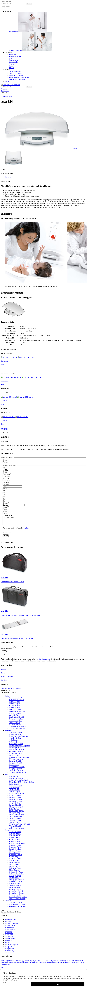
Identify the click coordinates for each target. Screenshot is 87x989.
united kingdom (12, 923)
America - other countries (17, 772)
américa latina (11, 944)
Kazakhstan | (16, 793)
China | (18, 780)
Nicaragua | (16, 759)
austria (9, 935)
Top (2, 967)
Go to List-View (6, 96)
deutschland (10, 919)
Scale (75, 149)
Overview (12, 54)
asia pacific (10, 946)
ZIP (4, 495)
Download (4, 361)
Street (4, 486)
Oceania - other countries (17, 906)
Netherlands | (16, 872)
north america (11, 925)
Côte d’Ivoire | (16, 700)
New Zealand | (17, 904)
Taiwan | (15, 818)
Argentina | (15, 732)
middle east (10, 938)
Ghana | (14, 705)
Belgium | (15, 834)
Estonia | (15, 849)
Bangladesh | (16, 778)
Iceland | (14, 860)
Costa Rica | (16, 744)
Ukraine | (15, 895)
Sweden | (15, 889)
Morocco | (15, 709)
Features (8, 177)
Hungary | (15, 858)
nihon (8, 931)
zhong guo (10, 929)
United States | (17, 767)
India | (14, 784)
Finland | (15, 851)
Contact (7, 81)
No (4, 491)
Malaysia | (15, 799)
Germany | (15, 855)
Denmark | (15, 845)
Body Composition (15, 50)
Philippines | (16, 807)
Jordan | (14, 791)
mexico (9, 933)
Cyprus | (14, 841)
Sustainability (13, 62)
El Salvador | (16, 749)
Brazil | (18, 736)
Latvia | (14, 866)
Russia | (14, 883)
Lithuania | (15, 868)
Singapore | (15, 813)
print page (4, 429)
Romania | (15, 881)
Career (11, 64)
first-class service (44, 659)
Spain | (14, 887)
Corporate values (15, 56)
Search (29, 4)
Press (3, 673)
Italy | (14, 864)
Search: (3, 4)
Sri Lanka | (15, 816)
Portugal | (16, 879)
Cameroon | (15, 698)
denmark (9, 952)
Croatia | (14, 839)
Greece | (14, 857)
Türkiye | (15, 822)
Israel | (14, 788)
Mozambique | (18, 711)
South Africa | (16, 717)
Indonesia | (15, 786)
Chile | (14, 740)
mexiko (79, 960)
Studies (4, 680)
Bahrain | (15, 776)
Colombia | (15, 742)
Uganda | (15, 725)
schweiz (9, 927)
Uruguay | (15, 769)
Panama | (15, 761)
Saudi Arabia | (16, 811)
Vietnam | (15, 826)
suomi (39, 962)
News (11, 66)
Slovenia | (15, 885)
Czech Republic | (17, 843)
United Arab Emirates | (19, 824)
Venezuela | (16, 770)
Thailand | (15, 820)
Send (2, 364)
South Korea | (16, 814)
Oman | (14, 803)
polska (9, 936)
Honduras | (15, 753)
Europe (7, 830)
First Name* (7, 474)
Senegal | (14, 715)
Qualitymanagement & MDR (19, 77)
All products (13, 31)
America (8, 730)
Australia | (15, 902)
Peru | (14, 765)
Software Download (16, 73)
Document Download (16, 75)
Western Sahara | (17, 726)
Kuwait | (15, 795)
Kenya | (14, 707)
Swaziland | (16, 719)
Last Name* (7, 478)
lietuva (9, 950)
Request (5, 460)
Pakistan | (15, 805)
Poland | (14, 878)
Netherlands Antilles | (19, 757)
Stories (11, 68)
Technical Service (15, 71)
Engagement (13, 60)
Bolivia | (15, 734)
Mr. (6, 472)
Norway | (15, 876)
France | (14, 853)
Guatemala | (16, 751)
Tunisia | (14, 723)
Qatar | (14, 809)
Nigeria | (15, 713)
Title (4, 468)
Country (6, 503)
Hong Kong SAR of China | (21, 782)
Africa (7, 696)
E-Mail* (6, 511)
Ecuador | (15, 747)
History (11, 58)
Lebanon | (15, 797)
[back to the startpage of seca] (10, 85)
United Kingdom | (18, 897)
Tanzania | (15, 721)
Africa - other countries (17, 728)
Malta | (14, 870)
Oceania (8, 901)
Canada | (15, 738)
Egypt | (14, 702)
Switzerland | (16, 891)
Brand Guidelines (7, 676)
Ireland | (14, 862)
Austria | (15, 832)
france (9, 921)
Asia (6, 774)
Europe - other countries (17, 899)
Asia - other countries (16, 828)
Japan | (14, 790)
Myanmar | (15, 801)
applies (26, 528)
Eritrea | (14, 704)
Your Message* (8, 515)
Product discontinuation (17, 79)
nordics (9, 942)
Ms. (6, 470)
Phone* (6, 507)
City (4, 499)
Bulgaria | (15, 837)
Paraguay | (15, 763)
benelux (9, 948)
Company (6, 482)
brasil (8, 940)
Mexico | (15, 755)
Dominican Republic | (19, 746)
